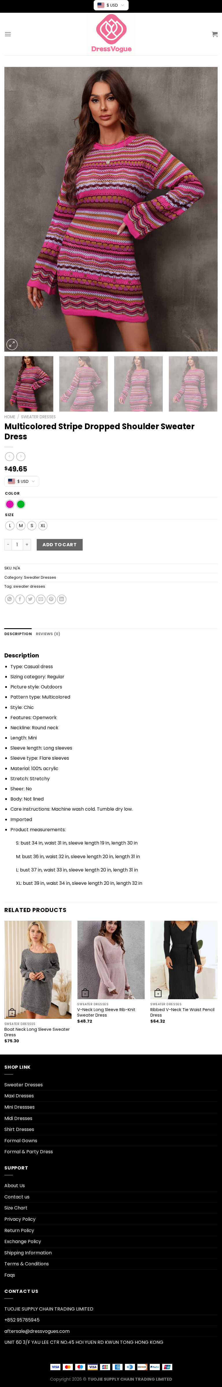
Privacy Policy (20, 1219)
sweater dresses (29, 586)
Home (9, 417)
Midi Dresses (18, 1118)
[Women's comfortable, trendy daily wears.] (111, 34)
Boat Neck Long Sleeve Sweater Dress (37, 1032)
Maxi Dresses (19, 1095)
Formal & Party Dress (28, 1151)
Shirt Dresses (19, 1129)
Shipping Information (28, 1252)
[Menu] (7, 34)
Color (12, 493)
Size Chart (15, 1208)
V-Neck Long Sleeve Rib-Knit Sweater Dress (106, 1012)
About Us (14, 1185)
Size (9, 515)
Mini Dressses (19, 1107)
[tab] (18, 634)
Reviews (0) (48, 633)
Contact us (16, 1197)
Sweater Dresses (38, 417)
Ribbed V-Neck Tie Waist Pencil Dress (182, 1012)
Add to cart (59, 544)
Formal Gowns (20, 1140)
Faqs (9, 1275)
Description (18, 633)
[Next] (206, 209)
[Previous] (16, 209)
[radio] (9, 504)
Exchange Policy (22, 1241)
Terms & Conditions (26, 1263)
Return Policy (19, 1230)
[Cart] (215, 34)
